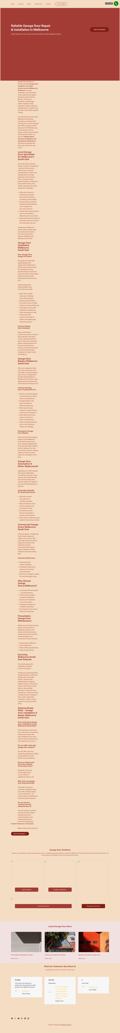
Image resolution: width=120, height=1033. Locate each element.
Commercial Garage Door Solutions (55, 955)
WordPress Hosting (65, 1025)
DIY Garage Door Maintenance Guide (22, 955)
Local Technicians (43, 906)
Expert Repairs (26, 889)
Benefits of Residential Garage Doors (89, 955)
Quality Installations (60, 889)
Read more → (15, 958)
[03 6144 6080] (116, 3)
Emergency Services (93, 906)
